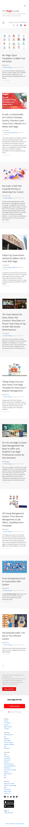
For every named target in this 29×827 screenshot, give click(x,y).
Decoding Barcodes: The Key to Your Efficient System (13, 635)
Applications (5, 65)
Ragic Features (8, 727)
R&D (5, 777)
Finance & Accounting (10, 770)
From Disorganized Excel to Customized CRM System (13, 581)
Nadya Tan (15, 132)
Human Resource (8, 764)
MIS (5, 775)
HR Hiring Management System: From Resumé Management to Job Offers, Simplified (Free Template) (13, 519)
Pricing (6, 721)
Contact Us (7, 793)
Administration (8, 773)
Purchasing (7, 758)
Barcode (6, 762)
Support (6, 772)
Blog (5, 787)
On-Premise (7, 723)
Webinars (6, 738)
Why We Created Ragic (10, 785)
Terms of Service (10, 823)
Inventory (6, 756)
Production (7, 760)
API (5, 736)
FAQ (5, 746)
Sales (5, 754)
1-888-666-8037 (8, 813)
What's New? (7, 791)
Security (6, 725)
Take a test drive (9, 689)
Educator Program (9, 744)
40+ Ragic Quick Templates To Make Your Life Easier (13, 58)
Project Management (9, 766)
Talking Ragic (5, 461)
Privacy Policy (20, 823)
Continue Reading (6, 80)
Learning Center (8, 734)
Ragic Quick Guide (9, 783)
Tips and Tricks (6, 195)
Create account (14, 706)
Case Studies (5, 130)
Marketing (7, 768)
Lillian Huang (7, 67)
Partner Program (8, 742)
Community (7, 789)
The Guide (10, 10)
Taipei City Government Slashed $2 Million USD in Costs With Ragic (14, 258)
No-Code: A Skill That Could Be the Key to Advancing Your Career (13, 188)
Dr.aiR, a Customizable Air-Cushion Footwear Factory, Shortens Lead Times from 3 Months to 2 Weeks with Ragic (14, 120)
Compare (6, 728)
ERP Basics (7, 748)
